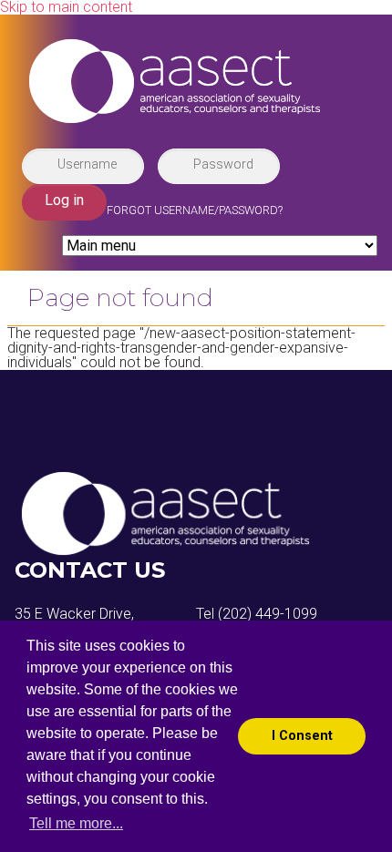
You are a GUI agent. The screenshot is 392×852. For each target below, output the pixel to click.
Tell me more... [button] (76, 823)
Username (87, 164)
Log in (64, 200)
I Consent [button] (302, 736)
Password (223, 164)
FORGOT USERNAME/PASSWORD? (195, 210)
